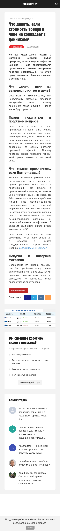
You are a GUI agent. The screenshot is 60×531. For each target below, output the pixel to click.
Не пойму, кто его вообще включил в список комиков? (34, 463)
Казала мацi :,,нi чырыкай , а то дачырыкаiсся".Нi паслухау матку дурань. (33, 449)
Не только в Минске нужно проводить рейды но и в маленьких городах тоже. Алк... (33, 414)
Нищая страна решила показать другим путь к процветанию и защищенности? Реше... (32, 432)
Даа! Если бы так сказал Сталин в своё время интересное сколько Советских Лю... (32, 478)
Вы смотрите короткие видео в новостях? (26, 340)
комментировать (18, 291)
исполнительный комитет (33, 247)
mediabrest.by (30, 4)
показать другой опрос (30, 382)
